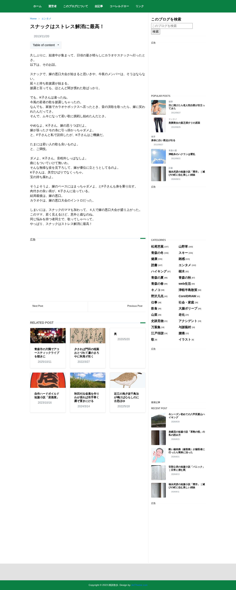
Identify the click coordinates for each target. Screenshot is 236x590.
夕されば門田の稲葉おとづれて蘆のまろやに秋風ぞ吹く (86, 353)
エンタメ (173, 119)
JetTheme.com (139, 585)
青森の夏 (173, 150)
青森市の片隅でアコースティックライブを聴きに (46, 353)
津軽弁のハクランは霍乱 (182, 154)
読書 (171, 168)
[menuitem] (37, 6)
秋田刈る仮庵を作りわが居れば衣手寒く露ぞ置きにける (86, 397)
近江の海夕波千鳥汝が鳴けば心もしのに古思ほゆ (126, 397)
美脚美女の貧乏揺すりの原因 (184, 122)
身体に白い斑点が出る (163, 140)
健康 (171, 101)
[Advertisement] (87, 268)
